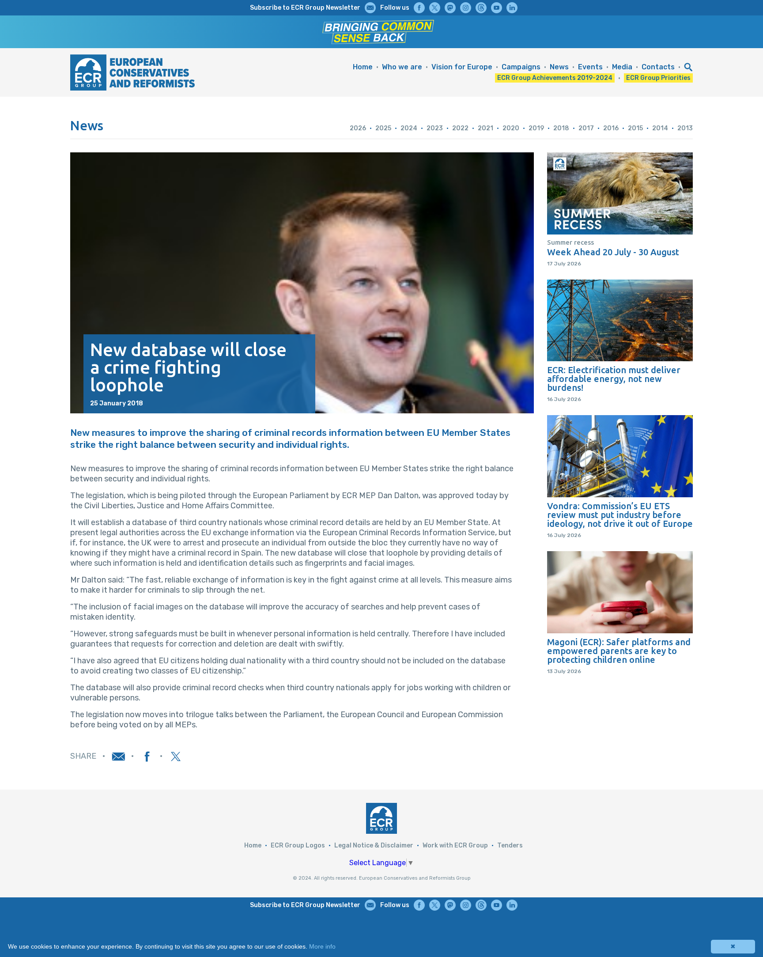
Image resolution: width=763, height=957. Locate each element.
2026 (358, 128)
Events (590, 67)
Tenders (510, 845)
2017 (586, 128)
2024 (408, 128)
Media (622, 67)
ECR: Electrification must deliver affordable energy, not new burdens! (613, 379)
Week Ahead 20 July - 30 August (613, 252)
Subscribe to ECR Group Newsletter (305, 7)
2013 (685, 128)
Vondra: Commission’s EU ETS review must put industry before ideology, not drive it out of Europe (620, 515)
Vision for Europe (461, 67)
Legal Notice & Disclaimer (373, 845)
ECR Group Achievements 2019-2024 (554, 78)
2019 (536, 128)
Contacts (658, 67)
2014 (660, 128)
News (559, 67)
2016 (611, 128)
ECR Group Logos (298, 845)
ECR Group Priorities (658, 78)
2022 (460, 128)
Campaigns (521, 67)
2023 (435, 128)
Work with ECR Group (455, 845)
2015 (635, 128)
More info (322, 946)
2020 (510, 128)
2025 (383, 128)
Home (363, 67)
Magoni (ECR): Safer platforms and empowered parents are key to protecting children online (619, 651)
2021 (485, 128)
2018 (561, 128)
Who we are (402, 67)
